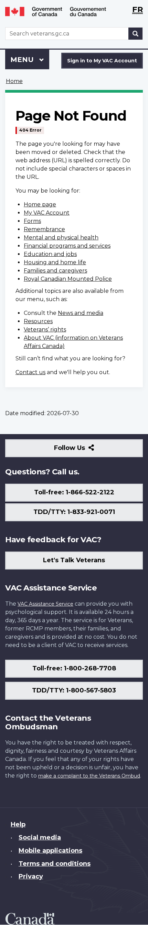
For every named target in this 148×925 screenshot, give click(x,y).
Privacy (31, 876)
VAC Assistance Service (45, 604)
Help (18, 824)
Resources (38, 321)
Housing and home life (55, 262)
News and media (80, 313)
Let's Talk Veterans (74, 560)
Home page (40, 204)
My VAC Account (47, 212)
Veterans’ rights (45, 329)
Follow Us (84, 450)
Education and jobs (50, 254)
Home (14, 81)
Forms (32, 221)
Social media (40, 837)
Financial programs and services (67, 246)
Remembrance (44, 229)
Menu (23, 59)
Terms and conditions (55, 863)
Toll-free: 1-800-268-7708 (74, 668)
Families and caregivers (55, 270)
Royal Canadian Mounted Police (68, 279)
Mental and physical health (61, 237)
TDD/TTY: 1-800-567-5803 (74, 690)
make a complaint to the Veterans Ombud (89, 776)
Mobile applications (50, 850)
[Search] (135, 33)
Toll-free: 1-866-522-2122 (74, 492)
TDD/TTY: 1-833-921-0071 (74, 512)
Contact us (30, 372)
